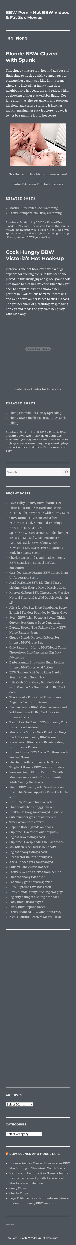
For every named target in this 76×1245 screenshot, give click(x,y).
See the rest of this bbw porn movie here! (38, 174)
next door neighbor (35, 233)
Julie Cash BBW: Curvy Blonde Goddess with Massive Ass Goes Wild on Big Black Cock (37, 687)
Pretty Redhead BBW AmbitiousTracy (35, 912)
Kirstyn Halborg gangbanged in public (36, 812)
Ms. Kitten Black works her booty (32, 847)
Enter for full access (38, 184)
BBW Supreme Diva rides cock (30, 887)
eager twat (29, 229)
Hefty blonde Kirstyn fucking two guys (36, 892)
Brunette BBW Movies (18, 435)
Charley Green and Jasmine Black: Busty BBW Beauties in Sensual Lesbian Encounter (37, 562)
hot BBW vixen (47, 439)
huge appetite (18, 443)
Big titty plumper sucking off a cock (34, 897)
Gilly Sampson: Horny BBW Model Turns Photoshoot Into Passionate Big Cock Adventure (37, 652)
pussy (39, 443)
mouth (18, 233)
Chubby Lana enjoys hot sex (29, 867)
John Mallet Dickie (16, 222)
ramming (52, 233)
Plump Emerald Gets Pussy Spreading (35, 413)
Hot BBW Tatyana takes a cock (30, 802)
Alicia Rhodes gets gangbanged (31, 862)
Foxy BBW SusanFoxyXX (26, 902)
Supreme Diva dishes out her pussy (33, 832)
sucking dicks (20, 447)
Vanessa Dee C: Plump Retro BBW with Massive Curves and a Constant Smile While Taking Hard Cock (36, 777)
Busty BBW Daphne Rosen (27, 907)
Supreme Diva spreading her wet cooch (36, 842)
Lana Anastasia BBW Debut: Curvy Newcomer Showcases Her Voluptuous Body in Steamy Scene (36, 547)
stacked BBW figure (28, 237)
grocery (33, 439)
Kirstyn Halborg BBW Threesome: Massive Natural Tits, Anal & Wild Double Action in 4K (39, 597)
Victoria (11, 269)
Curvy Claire (17, 1188)
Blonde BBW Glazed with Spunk (32, 57)
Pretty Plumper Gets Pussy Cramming (35, 213)
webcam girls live (10, 1224)
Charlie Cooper (19, 1193)
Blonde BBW (54, 222)
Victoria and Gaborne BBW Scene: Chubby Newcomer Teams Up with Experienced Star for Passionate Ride (38, 1178)
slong (13, 237)
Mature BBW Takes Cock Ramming (33, 208)
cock (53, 435)
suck (8, 447)
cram (25, 439)
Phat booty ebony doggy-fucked (32, 807)
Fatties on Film (45, 229)
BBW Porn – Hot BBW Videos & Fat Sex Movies (37, 15)
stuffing (45, 237)
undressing (35, 447)
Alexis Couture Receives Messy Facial (35, 917)
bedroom (38, 225)
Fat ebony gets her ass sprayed (30, 882)
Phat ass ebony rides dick (27, 877)
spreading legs (59, 443)
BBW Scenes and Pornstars (34, 1154)
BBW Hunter (41, 435)
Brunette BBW (57, 432)
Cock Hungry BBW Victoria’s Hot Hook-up (35, 255)
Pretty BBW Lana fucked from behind (35, 872)
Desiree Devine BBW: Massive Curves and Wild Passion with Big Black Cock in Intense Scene (38, 712)
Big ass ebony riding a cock (28, 852)
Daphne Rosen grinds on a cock (31, 827)
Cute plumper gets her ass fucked (32, 817)
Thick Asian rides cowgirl (26, 822)
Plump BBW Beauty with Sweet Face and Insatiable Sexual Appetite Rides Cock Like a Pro (39, 792)
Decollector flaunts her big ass (30, 857)
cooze (19, 229)
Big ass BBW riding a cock (27, 837)
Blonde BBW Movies (17, 225)
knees (31, 443)
